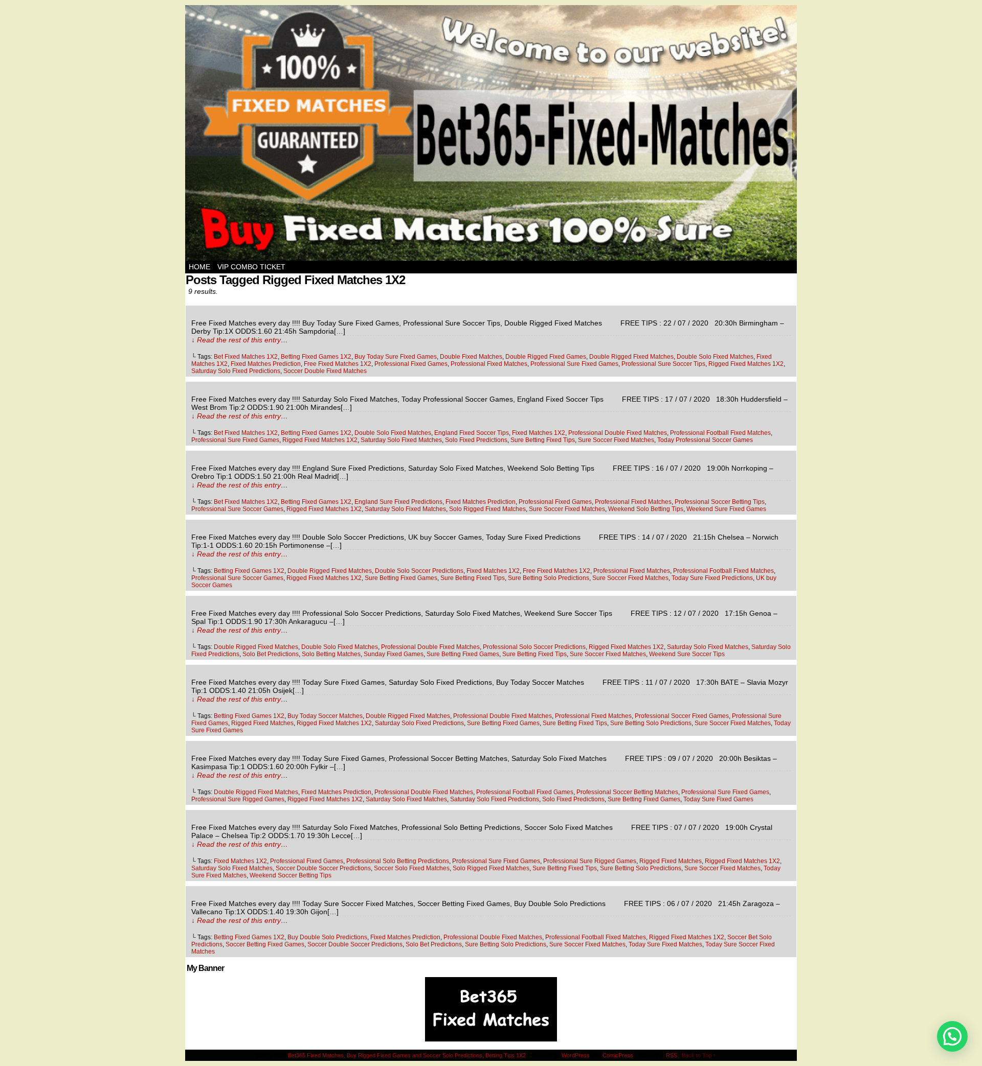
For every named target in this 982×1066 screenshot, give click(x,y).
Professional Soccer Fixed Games (682, 716)
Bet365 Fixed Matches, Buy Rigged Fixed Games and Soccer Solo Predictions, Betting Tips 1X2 (407, 1055)
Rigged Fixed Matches (262, 723)
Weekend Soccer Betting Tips (290, 875)
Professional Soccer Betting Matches (627, 792)
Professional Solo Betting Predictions (397, 861)
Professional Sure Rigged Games (237, 799)
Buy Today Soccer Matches (325, 716)
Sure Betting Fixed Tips (542, 440)
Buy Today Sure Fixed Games (395, 356)
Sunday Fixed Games (393, 654)
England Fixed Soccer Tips (471, 432)
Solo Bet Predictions (270, 654)
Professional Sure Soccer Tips (663, 363)
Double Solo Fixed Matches (715, 356)
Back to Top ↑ (699, 1055)
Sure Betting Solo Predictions (548, 578)
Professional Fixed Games (411, 363)
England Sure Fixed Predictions (398, 501)
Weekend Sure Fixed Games (726, 509)
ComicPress (617, 1055)
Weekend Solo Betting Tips (645, 509)
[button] (952, 1036)
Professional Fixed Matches (489, 363)
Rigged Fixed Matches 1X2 (746, 363)
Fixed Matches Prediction (266, 363)
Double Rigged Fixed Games (545, 356)
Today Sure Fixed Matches (665, 944)
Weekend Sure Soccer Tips (687, 654)
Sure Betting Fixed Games (401, 578)
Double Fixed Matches (471, 356)
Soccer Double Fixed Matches (325, 371)
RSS (671, 1055)
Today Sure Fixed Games (718, 799)
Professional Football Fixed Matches (720, 432)
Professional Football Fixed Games (524, 792)
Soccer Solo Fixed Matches (412, 868)
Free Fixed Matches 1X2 (337, 363)
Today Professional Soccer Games (705, 440)
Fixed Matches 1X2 (538, 432)
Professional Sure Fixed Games (574, 363)
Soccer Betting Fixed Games (265, 944)
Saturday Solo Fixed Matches (401, 440)
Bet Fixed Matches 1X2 (246, 356)
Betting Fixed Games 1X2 (316, 356)
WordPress (576, 1055)
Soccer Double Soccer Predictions (323, 868)
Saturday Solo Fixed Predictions (235, 371)
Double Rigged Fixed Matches (631, 356)
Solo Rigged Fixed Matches (487, 509)
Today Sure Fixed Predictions (712, 578)
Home (199, 267)
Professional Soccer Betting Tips (720, 501)
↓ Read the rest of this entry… (239, 340)
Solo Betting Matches (331, 654)
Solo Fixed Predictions (476, 440)
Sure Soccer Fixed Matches (616, 440)
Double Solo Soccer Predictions (419, 570)
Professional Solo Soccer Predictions (534, 647)
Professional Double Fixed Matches (617, 432)
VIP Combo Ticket (251, 267)
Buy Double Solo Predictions (327, 937)
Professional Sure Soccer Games (237, 509)
